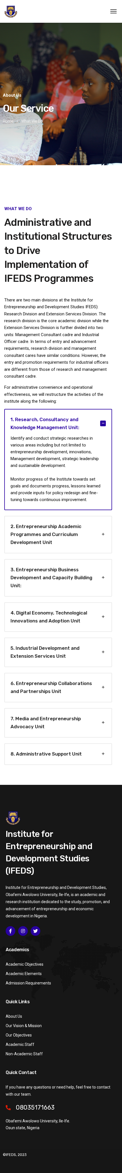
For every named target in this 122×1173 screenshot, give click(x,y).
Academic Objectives (24, 964)
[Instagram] (23, 931)
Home (8, 121)
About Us (14, 1016)
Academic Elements (24, 973)
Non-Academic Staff (24, 1054)
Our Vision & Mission (24, 1025)
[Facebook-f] (10, 931)
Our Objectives (19, 1035)
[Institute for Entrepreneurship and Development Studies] (10, 11)
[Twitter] (35, 931)
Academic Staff (20, 1044)
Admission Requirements (28, 983)
